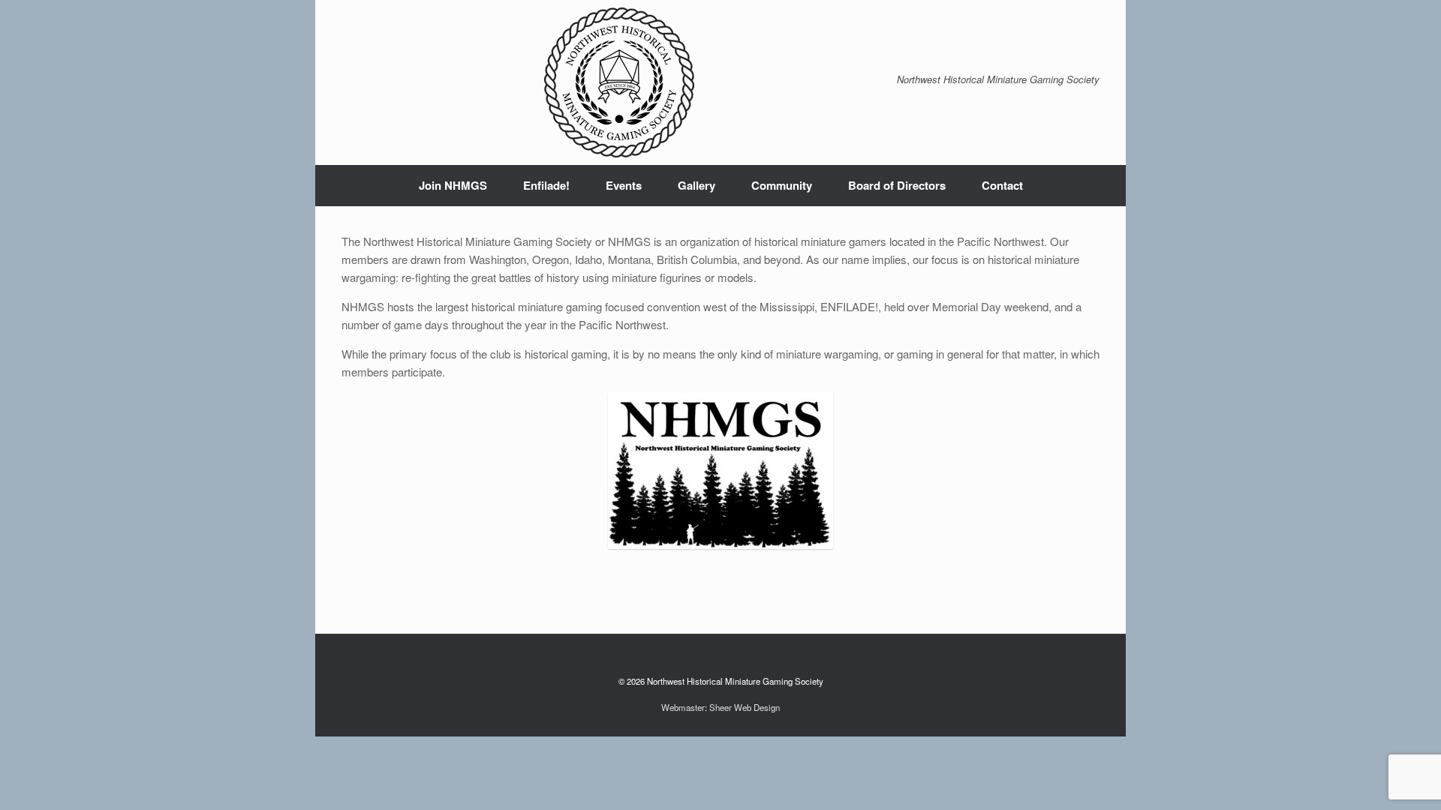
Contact (1002, 185)
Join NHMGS (453, 185)
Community (781, 185)
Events (624, 185)
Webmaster (683, 707)
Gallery (696, 185)
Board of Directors (897, 185)
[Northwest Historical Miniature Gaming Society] (619, 83)
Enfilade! (546, 185)
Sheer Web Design (744, 707)
